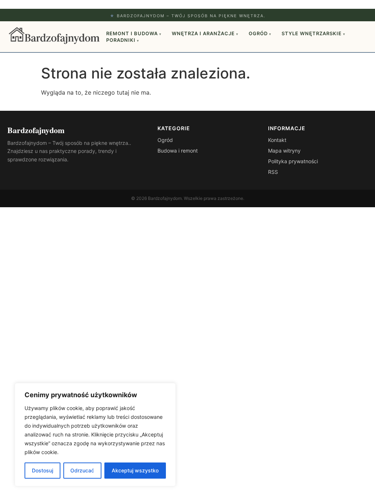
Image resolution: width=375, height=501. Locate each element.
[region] (95, 434)
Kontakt (277, 140)
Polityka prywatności (293, 161)
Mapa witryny (284, 150)
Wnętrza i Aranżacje (205, 33)
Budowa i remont (177, 150)
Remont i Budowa (133, 33)
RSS (273, 172)
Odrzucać (82, 470)
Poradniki (122, 40)
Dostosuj (42, 470)
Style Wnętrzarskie (313, 33)
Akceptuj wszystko (135, 470)
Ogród (260, 33)
